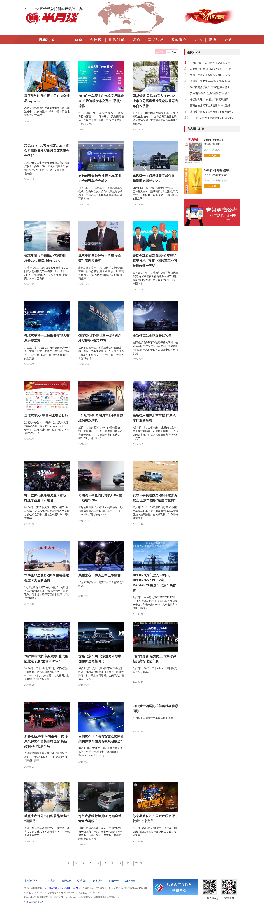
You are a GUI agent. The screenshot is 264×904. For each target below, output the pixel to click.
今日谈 (96, 40)
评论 (136, 40)
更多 (228, 40)
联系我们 (82, 880)
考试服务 (179, 40)
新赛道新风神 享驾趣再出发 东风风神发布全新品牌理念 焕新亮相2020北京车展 (46, 741)
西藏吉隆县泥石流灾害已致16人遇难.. (211, 105)
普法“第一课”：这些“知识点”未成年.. (210, 93)
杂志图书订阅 (196, 128)
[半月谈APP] (212, 227)
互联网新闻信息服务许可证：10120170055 (64, 888)
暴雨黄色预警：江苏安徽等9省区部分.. (211, 111)
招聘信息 (66, 880)
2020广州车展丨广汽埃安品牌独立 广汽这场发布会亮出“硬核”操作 (101, 101)
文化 (198, 40)
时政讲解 (117, 40)
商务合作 (114, 880)
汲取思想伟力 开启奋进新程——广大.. (211, 69)
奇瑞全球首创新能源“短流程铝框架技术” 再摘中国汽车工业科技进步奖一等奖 (155, 261)
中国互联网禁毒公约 (34, 901)
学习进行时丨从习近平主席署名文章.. (211, 63)
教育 (213, 40)
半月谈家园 (49, 880)
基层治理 (155, 40)
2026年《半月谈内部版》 (218, 170)
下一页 (138, 863)
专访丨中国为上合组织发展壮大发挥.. (211, 75)
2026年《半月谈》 (214, 140)
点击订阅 (212, 155)
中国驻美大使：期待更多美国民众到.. (213, 118)
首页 (79, 40)
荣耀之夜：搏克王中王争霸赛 (99, 575)
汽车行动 (47, 40)
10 (128, 863)
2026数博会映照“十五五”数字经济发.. (210, 87)
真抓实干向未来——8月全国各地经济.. (211, 81)
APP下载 (130, 880)
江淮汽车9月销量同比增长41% (46, 415)
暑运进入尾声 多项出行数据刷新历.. (210, 99)
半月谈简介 (30, 880)
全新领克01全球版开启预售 (152, 335)
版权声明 (98, 880)
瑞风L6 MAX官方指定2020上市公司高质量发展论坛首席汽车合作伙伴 (47, 150)
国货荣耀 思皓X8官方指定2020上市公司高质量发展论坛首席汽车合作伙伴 (155, 101)
